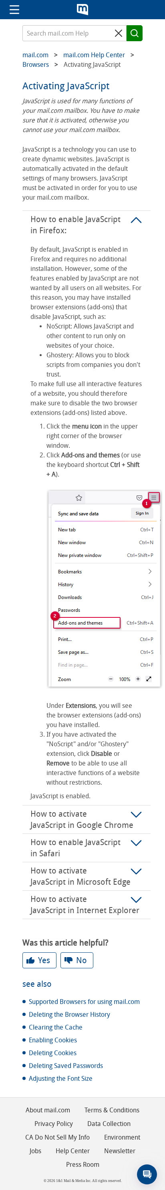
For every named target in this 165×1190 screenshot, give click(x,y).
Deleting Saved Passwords (66, 1066)
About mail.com (48, 1110)
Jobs (35, 1151)
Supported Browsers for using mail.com (84, 1002)
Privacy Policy (53, 1124)
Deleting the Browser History (69, 1014)
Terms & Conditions (112, 1110)
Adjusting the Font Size (61, 1078)
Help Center (73, 1151)
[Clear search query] (118, 33)
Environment (122, 1137)
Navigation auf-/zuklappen (14, 9)
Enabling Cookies (53, 1040)
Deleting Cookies (52, 1053)
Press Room (82, 1164)
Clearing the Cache (55, 1027)
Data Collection (109, 1124)
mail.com (82, 9)
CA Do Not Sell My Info (57, 1137)
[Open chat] (147, 1174)
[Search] (135, 33)
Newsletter (119, 1151)
